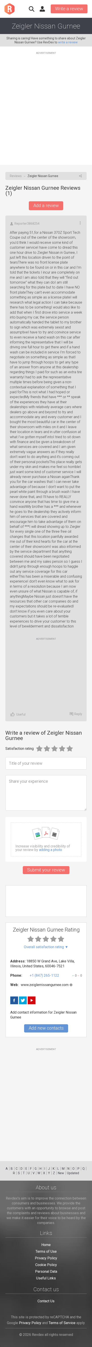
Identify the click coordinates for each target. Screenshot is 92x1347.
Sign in (42, 9)
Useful (20, 714)
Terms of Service (62, 1323)
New (61, 1173)
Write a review (69, 8)
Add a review (46, 205)
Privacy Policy (46, 1258)
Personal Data (46, 1271)
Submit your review (46, 870)
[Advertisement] (46, 105)
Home (46, 1245)
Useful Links (46, 1278)
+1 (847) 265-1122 (44, 975)
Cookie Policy (46, 1265)
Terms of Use (46, 1251)
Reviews (16, 176)
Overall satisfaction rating (46, 947)
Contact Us (46, 1301)
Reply (78, 714)
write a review (68, 42)
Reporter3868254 (27, 223)
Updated (73, 1173)
